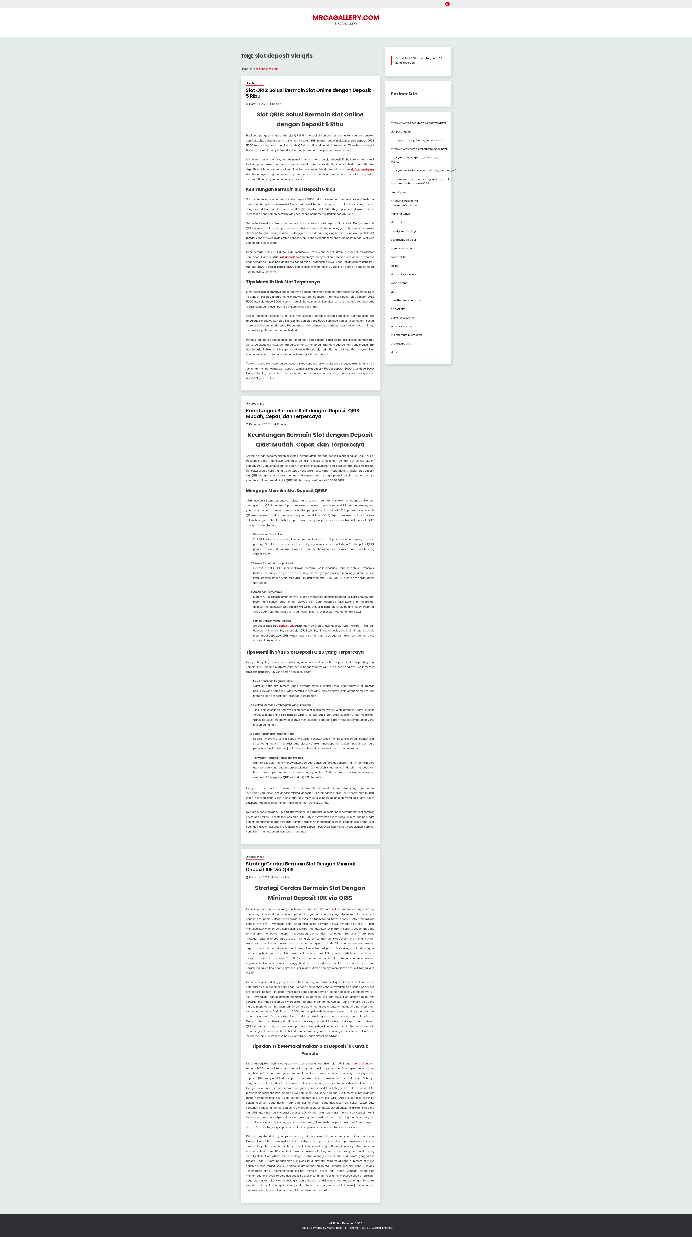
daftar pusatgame (362, 169)
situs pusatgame (401, 326)
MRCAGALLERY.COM (346, 17)
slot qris (336, 909)
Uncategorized (255, 83)
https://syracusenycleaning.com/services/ (417, 140)
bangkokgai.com (364, 1063)
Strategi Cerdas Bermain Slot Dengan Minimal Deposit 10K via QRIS (301, 867)
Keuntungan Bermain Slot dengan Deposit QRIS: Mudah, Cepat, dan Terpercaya (303, 413)
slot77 (395, 352)
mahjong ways (400, 213)
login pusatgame (401, 248)
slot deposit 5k (289, 257)
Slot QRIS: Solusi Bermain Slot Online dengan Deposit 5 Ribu (308, 93)
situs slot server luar (403, 274)
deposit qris (286, 625)
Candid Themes (382, 1227)
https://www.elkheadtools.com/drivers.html (418, 123)
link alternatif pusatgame (407, 335)
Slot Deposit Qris (401, 192)
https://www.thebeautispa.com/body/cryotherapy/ (423, 170)
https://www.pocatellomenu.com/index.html (419, 149)
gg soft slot (398, 309)
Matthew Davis (283, 877)
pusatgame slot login (404, 231)
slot (393, 291)
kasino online (399, 283)
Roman (276, 103)
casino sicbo (399, 257)
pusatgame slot (401, 343)
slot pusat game (401, 131)
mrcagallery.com (427, 58)
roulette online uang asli (406, 300)
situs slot (396, 222)
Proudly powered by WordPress (321, 1227)
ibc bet (395, 265)
